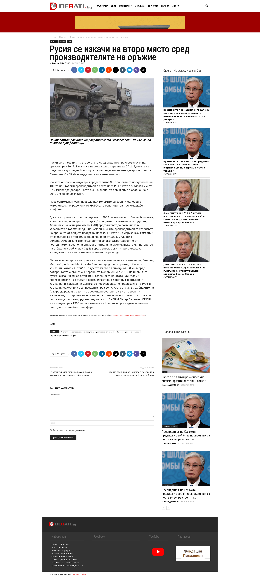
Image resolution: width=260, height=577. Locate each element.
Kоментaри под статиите (64, 559)
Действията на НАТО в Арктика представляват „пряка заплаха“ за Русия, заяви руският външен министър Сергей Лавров (184, 217)
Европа (165, 6)
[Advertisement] (102, 152)
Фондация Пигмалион (62, 556)
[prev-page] (163, 508)
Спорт (175, 6)
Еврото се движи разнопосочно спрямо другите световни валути (184, 379)
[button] (206, 6)
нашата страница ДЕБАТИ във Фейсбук (128, 315)
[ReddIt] (109, 70)
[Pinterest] (88, 70)
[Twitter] (81, 70)
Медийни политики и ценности (67, 565)
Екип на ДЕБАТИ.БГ (61, 63)
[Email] (116, 70)
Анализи (140, 6)
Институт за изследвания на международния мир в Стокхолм (87, 332)
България (102, 6)
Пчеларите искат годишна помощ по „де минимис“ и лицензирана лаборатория (71, 374)
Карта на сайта (79, 574)
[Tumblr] (123, 70)
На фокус (63, 37)
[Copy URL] (143, 70)
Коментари (125, 6)
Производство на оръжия (128, 332)
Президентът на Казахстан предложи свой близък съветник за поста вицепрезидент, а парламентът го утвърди (186, 114)
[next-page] (168, 508)
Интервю (153, 6)
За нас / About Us (60, 544)
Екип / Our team (59, 547)
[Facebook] (74, 70)
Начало (53, 37)
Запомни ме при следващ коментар (69, 430)
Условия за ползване (62, 553)
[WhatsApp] (95, 70)
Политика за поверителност (66, 562)
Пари (164, 372)
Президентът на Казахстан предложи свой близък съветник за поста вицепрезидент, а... (186, 435)
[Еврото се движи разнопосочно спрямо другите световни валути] (186, 355)
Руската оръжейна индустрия (63, 335)
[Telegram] (130, 70)
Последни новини (169, 426)
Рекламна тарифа (60, 550)
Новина (62, 41)
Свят (113, 6)
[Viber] (136, 70)
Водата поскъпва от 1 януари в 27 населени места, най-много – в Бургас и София (131, 374)
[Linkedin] (102, 70)
